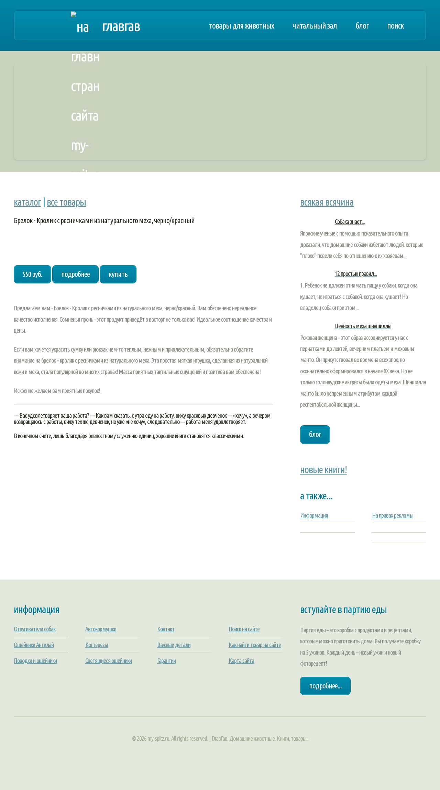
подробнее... (325, 686)
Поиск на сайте (244, 628)
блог (315, 434)
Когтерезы (96, 644)
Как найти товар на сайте (255, 644)
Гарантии (166, 660)
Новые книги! (323, 469)
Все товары (66, 201)
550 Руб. (32, 274)
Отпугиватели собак (34, 628)
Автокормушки (100, 628)
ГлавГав (121, 25)
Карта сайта (241, 660)
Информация (314, 515)
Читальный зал (315, 25)
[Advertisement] (220, 111)
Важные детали (173, 644)
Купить (118, 274)
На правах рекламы (392, 515)
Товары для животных (241, 25)
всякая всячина (327, 201)
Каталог (27, 201)
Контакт (165, 628)
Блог (361, 25)
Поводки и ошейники (35, 660)
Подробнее (75, 274)
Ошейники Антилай (34, 644)
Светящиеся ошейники (108, 660)
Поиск (395, 25)
